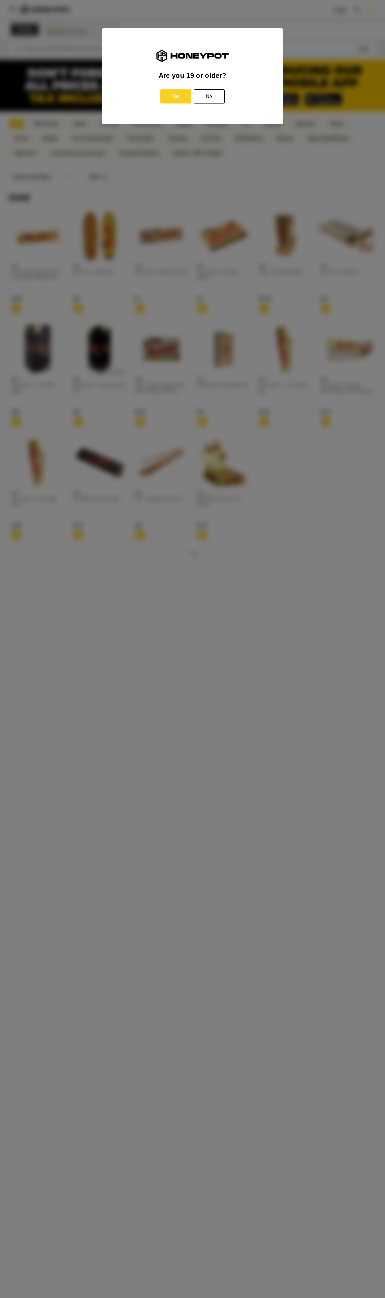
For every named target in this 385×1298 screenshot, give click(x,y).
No (209, 96)
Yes (176, 96)
